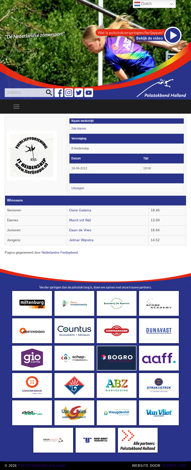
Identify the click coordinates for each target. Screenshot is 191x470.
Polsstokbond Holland (42, 466)
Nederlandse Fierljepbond (60, 252)
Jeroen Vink (174, 466)
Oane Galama (80, 210)
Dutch (146, 3)
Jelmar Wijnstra (81, 240)
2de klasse (78, 128)
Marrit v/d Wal (80, 220)
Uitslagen (77, 188)
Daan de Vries (80, 230)
